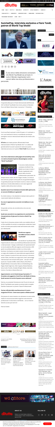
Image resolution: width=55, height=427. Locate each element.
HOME (3, 9)
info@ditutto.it (6, 0)
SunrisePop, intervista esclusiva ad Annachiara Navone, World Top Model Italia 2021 (28, 340)
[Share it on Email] (12, 66)
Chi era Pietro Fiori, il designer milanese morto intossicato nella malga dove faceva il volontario (46, 355)
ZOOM (16, 16)
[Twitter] (50, 1)
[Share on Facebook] (2, 66)
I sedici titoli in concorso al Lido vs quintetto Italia (46, 253)
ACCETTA (47, 423)
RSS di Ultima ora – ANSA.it (45, 116)
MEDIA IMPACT (19, 9)
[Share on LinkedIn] (9, 66)
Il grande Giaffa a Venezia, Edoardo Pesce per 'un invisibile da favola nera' (46, 265)
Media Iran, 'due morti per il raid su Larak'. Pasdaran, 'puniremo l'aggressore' (45, 144)
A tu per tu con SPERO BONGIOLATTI (6, 339)
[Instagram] (46, 1)
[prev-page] (2, 368)
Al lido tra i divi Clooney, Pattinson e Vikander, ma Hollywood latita (46, 215)
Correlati (4, 347)
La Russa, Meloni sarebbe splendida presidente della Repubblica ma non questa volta (44, 171)
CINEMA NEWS (31, 13)
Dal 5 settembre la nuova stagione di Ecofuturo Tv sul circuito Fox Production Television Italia (30, 361)
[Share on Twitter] (6, 66)
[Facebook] (43, 1)
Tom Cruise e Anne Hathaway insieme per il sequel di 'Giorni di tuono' (46, 227)
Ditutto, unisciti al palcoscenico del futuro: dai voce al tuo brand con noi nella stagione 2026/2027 (6, 361)
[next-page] (4, 368)
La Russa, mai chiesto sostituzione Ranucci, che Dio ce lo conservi (45, 183)
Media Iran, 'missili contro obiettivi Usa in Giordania (45, 132)
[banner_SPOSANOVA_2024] (18, 92)
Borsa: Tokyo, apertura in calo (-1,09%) (46, 120)
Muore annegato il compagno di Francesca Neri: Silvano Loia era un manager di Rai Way (46, 299)
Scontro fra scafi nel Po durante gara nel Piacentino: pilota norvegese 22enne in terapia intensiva (46, 335)
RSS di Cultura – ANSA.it (44, 210)
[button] (52, 10)
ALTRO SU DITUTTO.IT (13, 347)
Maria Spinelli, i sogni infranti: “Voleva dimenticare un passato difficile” (46, 315)
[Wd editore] (18, 98)
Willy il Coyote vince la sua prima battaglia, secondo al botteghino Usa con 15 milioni (45, 240)
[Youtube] (53, 1)
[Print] (15, 66)
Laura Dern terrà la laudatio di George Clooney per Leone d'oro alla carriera (46, 280)
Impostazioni (30, 424)
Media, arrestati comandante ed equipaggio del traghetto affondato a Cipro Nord (45, 198)
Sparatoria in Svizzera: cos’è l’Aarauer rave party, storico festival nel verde (45, 372)
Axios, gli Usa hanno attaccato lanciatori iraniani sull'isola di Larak (45, 157)
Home (2, 20)
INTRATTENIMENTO (34, 9)
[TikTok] (48, 1)
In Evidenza (7, 20)
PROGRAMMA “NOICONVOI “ (7, 16)
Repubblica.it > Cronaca (44, 294)
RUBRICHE (43, 9)
